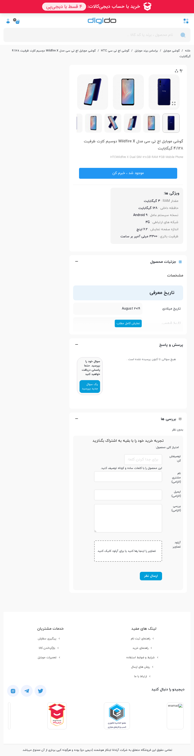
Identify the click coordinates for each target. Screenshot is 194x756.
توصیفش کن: (175, 458)
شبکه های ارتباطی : (164, 222)
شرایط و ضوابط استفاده (140, 657)
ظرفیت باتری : (167, 236)
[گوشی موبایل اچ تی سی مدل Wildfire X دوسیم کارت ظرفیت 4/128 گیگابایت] (173, 103)
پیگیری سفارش (47, 639)
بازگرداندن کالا (47, 648)
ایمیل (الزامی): (176, 494)
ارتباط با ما (140, 676)
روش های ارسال (140, 667)
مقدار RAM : (169, 201)
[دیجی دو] (102, 21)
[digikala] (57, 715)
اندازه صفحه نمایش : (163, 229)
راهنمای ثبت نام (140, 639)
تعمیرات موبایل (47, 657)
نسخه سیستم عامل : (162, 215)
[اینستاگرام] (13, 691)
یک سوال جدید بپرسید (90, 386)
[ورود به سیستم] (8, 20)
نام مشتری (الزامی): (176, 477)
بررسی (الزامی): (176, 508)
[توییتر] (40, 691)
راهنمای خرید (140, 648)
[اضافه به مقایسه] (181, 71)
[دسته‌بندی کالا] (185, 20)
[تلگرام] (27, 691)
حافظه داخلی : (168, 208)
